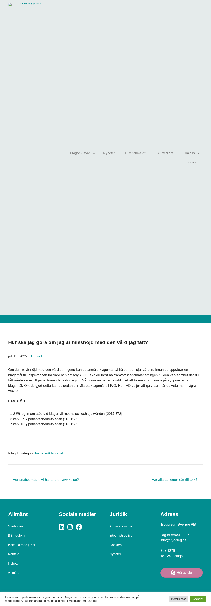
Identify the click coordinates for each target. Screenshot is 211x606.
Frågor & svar (80, 153)
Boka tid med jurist (21, 545)
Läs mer (92, 600)
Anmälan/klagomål (49, 453)
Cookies (115, 545)
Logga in (191, 162)
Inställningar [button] (178, 598)
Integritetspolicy (120, 535)
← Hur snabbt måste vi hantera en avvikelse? (43, 480)
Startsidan (15, 526)
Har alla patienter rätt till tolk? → (177, 480)
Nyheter (109, 153)
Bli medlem (165, 153)
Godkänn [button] (198, 598)
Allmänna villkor (121, 526)
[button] (94, 153)
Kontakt (13, 554)
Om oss (189, 153)
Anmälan (14, 572)
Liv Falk (37, 356)
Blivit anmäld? (135, 153)
